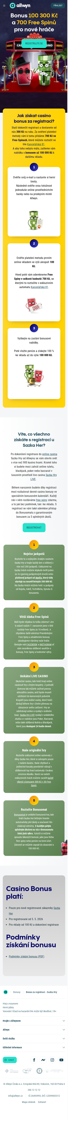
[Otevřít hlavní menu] (4, 5)
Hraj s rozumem (10, 1003)
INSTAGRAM (46, 644)
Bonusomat (19, 814)
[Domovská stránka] (5, 992)
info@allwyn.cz (15, 1095)
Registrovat (34, 527)
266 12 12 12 (34, 1089)
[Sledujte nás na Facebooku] (34, 1060)
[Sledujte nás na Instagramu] (52, 1060)
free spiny (41, 500)
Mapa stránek (28, 1102)
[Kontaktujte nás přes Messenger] (43, 1060)
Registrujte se (34, 43)
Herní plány (8, 1007)
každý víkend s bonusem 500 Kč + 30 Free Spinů (35, 782)
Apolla (38, 577)
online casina (49, 454)
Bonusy (16, 992)
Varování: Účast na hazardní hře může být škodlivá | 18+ (29, 1011)
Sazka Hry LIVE (27, 715)
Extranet (42, 1102)
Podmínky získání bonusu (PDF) (26, 956)
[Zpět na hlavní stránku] (12, 5)
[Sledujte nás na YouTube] (61, 1060)
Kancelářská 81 (35, 144)
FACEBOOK (32, 644)
